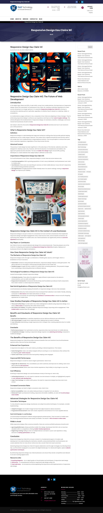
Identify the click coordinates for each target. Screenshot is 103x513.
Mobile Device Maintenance (84, 189)
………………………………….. (73, 496)
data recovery (81, 161)
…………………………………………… (71, 499)
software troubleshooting (83, 230)
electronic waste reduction (84, 184)
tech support (88, 235)
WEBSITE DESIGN (19, 22)
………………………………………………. (72, 503)
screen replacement (82, 221)
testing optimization (24, 432)
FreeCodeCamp (16, 464)
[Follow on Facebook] (77, 2)
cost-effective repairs (83, 152)
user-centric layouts (24, 353)
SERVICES (25, 19)
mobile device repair (82, 191)
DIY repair (89, 171)
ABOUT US (18, 19)
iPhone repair (81, 186)
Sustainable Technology (83, 233)
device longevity (81, 164)
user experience (81, 238)
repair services (81, 211)
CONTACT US (33, 19)
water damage (81, 240)
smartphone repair (82, 228)
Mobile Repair (81, 193)
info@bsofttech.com (50, 500)
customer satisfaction (83, 159)
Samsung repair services (83, 216)
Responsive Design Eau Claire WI (50, 109)
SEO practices (24, 365)
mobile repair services (83, 196)
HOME (12, 19)
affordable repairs (82, 142)
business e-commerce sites (46, 295)
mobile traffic (15, 309)
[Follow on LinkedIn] (82, 2)
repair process (88, 208)
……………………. (69, 501)
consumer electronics (83, 149)
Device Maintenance (82, 166)
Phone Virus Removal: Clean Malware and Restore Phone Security (84, 80)
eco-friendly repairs (82, 179)
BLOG (40, 19)
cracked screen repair (82, 157)
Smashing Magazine (17, 460)
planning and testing (56, 332)
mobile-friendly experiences (42, 429)
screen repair (81, 218)
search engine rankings (60, 118)
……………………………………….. (71, 494)
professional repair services (84, 206)
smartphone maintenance (84, 226)
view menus (22, 294)
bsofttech (14, 50)
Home (12, 22)
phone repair (81, 201)
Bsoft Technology (82, 147)
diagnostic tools (81, 169)
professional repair (82, 203)
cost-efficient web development (22, 378)
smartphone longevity (83, 223)
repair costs (80, 208)
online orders (19, 305)
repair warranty (81, 213)
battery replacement (82, 144)
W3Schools (15, 462)
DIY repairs (80, 174)
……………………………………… (71, 498)
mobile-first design (42, 151)
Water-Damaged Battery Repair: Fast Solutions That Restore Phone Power (85, 55)
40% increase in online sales (58, 418)
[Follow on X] (79, 2)
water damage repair (82, 243)
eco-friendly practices (83, 176)
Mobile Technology (82, 198)
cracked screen (81, 154)
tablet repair (81, 235)
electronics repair (82, 181)
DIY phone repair (81, 171)
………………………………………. (71, 492)
